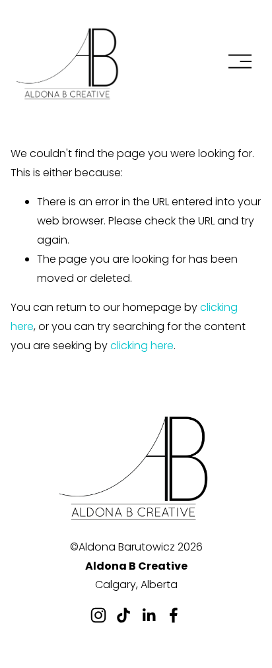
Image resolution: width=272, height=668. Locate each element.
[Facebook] (174, 615)
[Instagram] (98, 615)
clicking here (142, 345)
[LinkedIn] (148, 615)
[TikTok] (123, 615)
